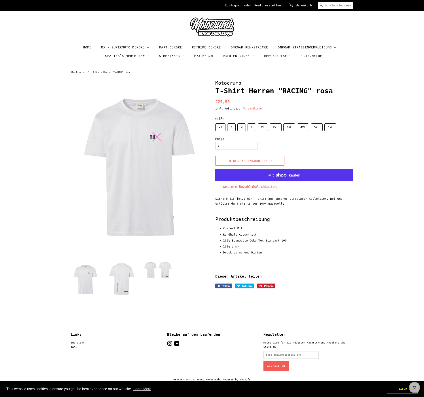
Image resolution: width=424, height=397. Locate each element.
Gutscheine (311, 56)
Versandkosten (253, 108)
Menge (219, 138)
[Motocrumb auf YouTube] (176, 344)
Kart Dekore (170, 47)
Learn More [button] (142, 389)
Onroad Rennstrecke (249, 47)
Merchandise (276, 56)
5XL (316, 126)
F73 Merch (203, 56)
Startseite (77, 72)
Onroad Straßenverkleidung (306, 47)
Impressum (78, 342)
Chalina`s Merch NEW (126, 56)
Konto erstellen (267, 5)
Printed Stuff (237, 56)
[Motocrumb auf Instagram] (169, 344)
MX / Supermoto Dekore (124, 47)
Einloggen (233, 5)
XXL (275, 126)
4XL (303, 126)
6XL (330, 126)
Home (87, 47)
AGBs (74, 347)
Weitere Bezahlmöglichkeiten (250, 187)
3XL (289, 126)
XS (220, 126)
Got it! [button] (402, 389)
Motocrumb (213, 379)
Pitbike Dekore (206, 47)
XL (263, 126)
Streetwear (170, 56)
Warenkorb (304, 5)
